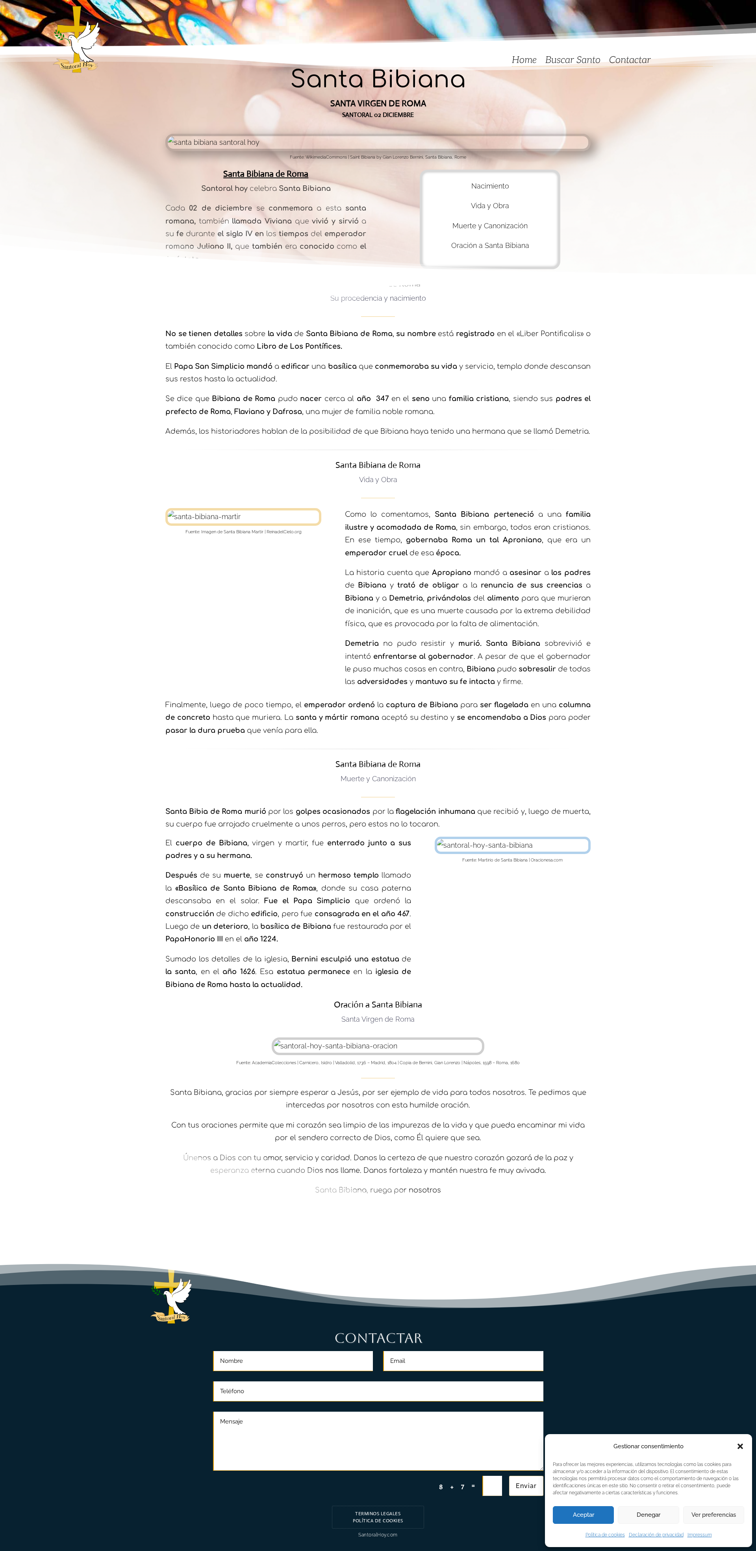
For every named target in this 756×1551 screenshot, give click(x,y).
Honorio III (203, 939)
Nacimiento (490, 186)
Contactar (630, 61)
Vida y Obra (490, 206)
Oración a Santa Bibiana (490, 245)
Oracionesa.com (547, 860)
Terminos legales (377, 1513)
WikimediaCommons (326, 157)
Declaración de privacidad (656, 1535)
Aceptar (583, 1514)
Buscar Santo (572, 61)
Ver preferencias (713, 1514)
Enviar (526, 1486)
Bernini (304, 959)
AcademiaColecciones (274, 1062)
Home (524, 61)
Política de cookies (605, 1535)
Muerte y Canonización (490, 226)
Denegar (648, 1514)
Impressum (699, 1535)
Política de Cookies (378, 1521)
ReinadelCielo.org (284, 531)
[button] (740, 1446)
